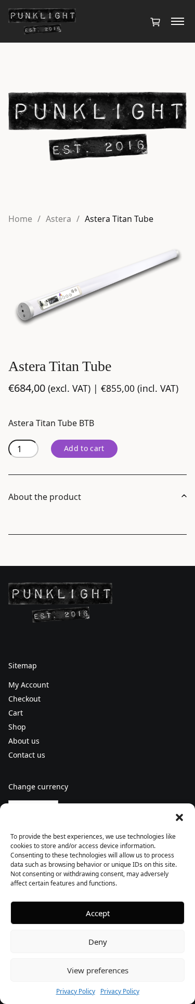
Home (20, 218)
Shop (17, 727)
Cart (15, 713)
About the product (44, 497)
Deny (97, 941)
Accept (98, 913)
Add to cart (84, 448)
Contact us (26, 755)
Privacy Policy (75, 991)
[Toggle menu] (177, 21)
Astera (58, 218)
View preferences (97, 970)
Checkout (24, 699)
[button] (179, 816)
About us (24, 741)
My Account (28, 685)
